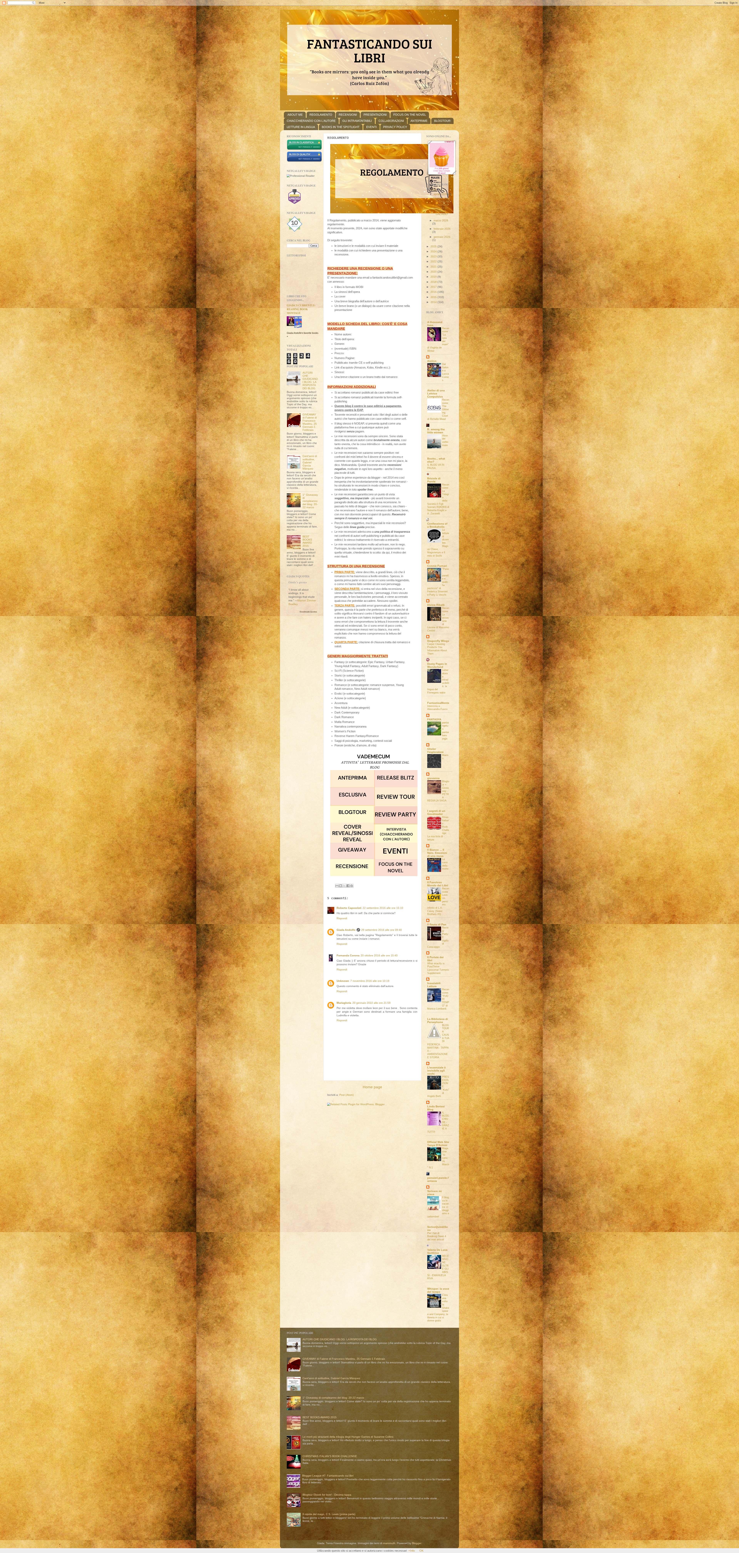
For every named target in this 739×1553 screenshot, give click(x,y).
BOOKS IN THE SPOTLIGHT (340, 127)
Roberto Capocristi (349, 908)
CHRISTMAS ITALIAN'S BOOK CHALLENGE (330, 1456)
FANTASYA (434, 719)
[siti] (304, 161)
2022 (434, 261)
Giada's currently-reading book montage (301, 309)
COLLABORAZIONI (391, 120)
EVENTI (371, 127)
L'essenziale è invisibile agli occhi (436, 1070)
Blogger (416, 1543)
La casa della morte (445, 864)
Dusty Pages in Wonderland (437, 665)
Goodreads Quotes (308, 612)
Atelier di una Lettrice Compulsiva (436, 393)
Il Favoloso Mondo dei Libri (437, 884)
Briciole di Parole (434, 480)
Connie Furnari (437, 565)
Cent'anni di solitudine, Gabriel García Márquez (310, 462)
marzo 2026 (441, 220)
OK (421, 1550)
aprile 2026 (441, 194)
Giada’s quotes (297, 582)
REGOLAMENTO (320, 114)
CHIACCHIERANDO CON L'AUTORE (311, 120)
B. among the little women (436, 431)
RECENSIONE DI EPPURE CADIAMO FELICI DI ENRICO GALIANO (441, 206)
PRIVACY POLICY (395, 127)
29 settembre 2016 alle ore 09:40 (381, 929)
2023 (434, 256)
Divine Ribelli (436, 605)
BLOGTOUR (442, 120)
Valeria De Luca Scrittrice (437, 1251)
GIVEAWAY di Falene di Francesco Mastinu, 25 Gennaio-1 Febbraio (310, 422)
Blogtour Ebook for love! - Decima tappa (327, 1494)
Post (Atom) (346, 1094)
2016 (434, 292)
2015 (434, 297)
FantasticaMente (438, 703)
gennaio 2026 (442, 236)
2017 (434, 286)
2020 (434, 271)
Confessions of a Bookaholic (437, 525)
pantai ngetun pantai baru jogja (445, 730)
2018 (434, 281)
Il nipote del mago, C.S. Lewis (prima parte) (329, 1514)
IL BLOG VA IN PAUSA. (435, 466)
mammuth (389, 1543)
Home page (372, 1087)
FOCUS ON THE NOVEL (409, 114)
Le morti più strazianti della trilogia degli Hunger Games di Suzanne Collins (348, 1436)
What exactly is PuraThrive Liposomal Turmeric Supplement (438, 968)
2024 (434, 251)
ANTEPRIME (418, 120)
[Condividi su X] (344, 886)
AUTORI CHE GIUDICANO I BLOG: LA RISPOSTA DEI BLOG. (310, 380)
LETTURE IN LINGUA (301, 127)
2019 (434, 276)
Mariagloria (344, 1002)
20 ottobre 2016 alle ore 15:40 (379, 955)
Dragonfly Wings (438, 641)
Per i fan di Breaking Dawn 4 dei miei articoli (436, 1236)
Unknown (343, 981)
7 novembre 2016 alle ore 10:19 (369, 981)
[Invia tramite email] (337, 886)
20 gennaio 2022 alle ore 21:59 (371, 1002)
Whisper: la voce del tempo (438, 1290)
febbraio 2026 (442, 228)
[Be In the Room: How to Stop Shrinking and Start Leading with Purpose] (291, 325)
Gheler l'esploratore (435, 750)
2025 (434, 246)
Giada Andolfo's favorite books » (302, 335)
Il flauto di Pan (436, 924)
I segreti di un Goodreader (436, 812)
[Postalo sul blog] (341, 886)
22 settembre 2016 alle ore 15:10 (383, 908)
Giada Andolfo (346, 929)
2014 (434, 302)
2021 (434, 266)
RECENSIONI (348, 114)
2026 (434, 189)
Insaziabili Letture (434, 985)
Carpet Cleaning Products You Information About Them (437, 649)
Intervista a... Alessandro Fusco (437, 708)
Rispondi (342, 918)
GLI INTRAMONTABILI (357, 120)
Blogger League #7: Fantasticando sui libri (328, 1475)
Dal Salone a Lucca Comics (445, 372)
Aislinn (431, 361)
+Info (411, 1550)
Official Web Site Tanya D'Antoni (438, 1144)
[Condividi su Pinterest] (352, 886)
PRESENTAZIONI (375, 114)
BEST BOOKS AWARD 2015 (307, 541)
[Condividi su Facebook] (348, 886)
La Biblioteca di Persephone (437, 1021)
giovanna (433, 778)
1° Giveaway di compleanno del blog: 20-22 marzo (310, 501)
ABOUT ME (295, 114)
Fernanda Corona (348, 955)
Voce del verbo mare (445, 440)
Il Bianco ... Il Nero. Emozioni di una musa (437, 852)
